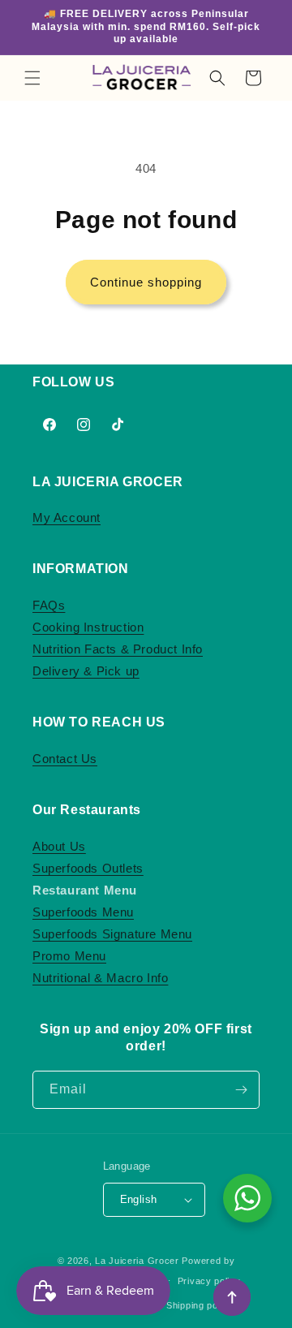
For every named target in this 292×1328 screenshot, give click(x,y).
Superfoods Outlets (88, 868)
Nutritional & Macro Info (100, 978)
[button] (32, 78)
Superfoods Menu (83, 912)
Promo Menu (69, 956)
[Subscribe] (241, 1090)
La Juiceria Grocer (137, 1260)
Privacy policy (209, 1281)
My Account (66, 517)
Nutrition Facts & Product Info (117, 649)
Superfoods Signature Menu (112, 934)
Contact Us (64, 758)
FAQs (48, 605)
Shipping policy (200, 1305)
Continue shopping (146, 282)
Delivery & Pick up (86, 671)
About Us (59, 846)
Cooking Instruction (88, 627)
